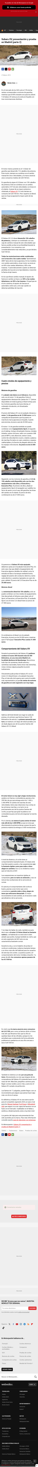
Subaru (21, 1130)
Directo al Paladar (6, 1419)
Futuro (4, 1363)
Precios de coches (25, 1356)
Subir (31, 1384)
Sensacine (22, 1406)
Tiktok (3, 1327)
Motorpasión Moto (24, 1421)
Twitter (6, 69)
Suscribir (32, 1308)
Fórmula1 (5, 1344)
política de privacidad (23, 1312)
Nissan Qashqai (12, 1104)
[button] (12, 83)
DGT (5, 30)
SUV (3, 1353)
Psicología (19, 30)
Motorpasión (23, 1419)
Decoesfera (5, 1434)
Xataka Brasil (5, 1448)
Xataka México (6, 1446)
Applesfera (5, 1399)
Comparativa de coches (9, 1360)
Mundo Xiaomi (6, 1405)
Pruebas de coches (31, 1130)
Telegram (24, 1323)
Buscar (35, 1377)
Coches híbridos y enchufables (7, 1348)
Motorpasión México (25, 1454)
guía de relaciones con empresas (24, 1120)
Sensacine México (24, 1448)
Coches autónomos (26, 1360)
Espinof (22, 1409)
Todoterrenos (13, 1130)
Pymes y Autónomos (25, 1434)
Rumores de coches (8, 1356)
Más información (5, 1465)
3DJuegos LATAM (24, 1446)
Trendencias (5, 1431)
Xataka (4, 1394)
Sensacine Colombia (25, 1451)
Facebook (2, 69)
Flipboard (9, 69)
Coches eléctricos (25, 1344)
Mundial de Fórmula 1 (26, 1363)
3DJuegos (22, 1394)
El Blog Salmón (23, 1431)
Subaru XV (14, 191)
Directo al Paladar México (8, 1454)
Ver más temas (7, 1369)
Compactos (23, 1347)
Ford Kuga (22, 1104)
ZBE (26, 30)
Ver (20, 1216)
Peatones (11, 30)
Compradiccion (6, 1436)
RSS (28, 1323)
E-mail (12, 69)
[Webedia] (7, 1385)
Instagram (20, 1323)
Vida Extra (22, 1397)
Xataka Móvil (5, 1397)
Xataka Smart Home (7, 1402)
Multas (31, 30)
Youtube (16, 1323)
